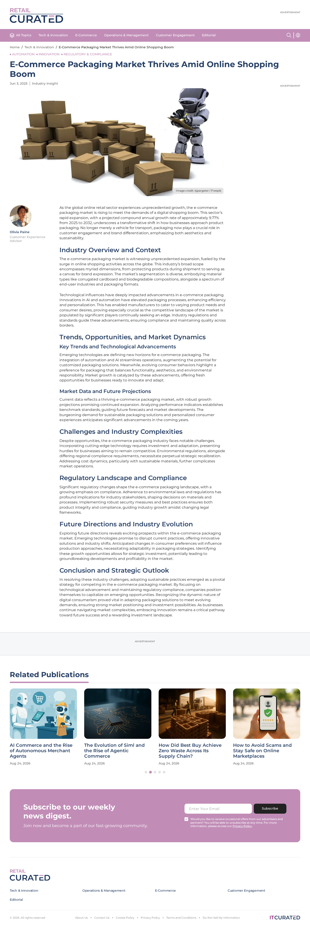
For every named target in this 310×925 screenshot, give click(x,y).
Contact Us (101, 917)
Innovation (49, 54)
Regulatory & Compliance (88, 54)
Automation (23, 54)
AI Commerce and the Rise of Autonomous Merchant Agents (41, 750)
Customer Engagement (175, 35)
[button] (146, 772)
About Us (81, 917)
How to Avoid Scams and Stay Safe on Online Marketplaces (262, 750)
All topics (23, 35)
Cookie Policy (125, 917)
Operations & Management (126, 35)
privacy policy (242, 826)
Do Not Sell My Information (221, 917)
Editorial (209, 35)
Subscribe (270, 808)
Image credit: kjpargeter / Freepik (198, 190)
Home (15, 47)
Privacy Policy (150, 917)
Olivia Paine (20, 232)
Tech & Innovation (53, 35)
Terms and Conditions (181, 917)
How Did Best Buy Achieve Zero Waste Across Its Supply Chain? (190, 750)
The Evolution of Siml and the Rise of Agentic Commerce (114, 750)
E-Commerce (86, 35)
